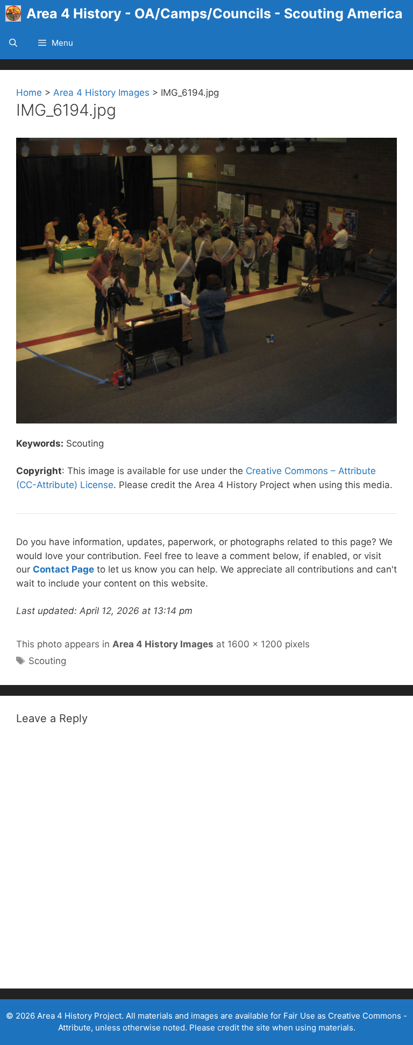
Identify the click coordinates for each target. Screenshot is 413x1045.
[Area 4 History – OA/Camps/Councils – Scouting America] (15, 13)
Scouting (47, 660)
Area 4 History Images (101, 92)
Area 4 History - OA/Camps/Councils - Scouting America (214, 13)
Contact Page (63, 569)
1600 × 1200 (254, 644)
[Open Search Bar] (13, 43)
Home (29, 92)
